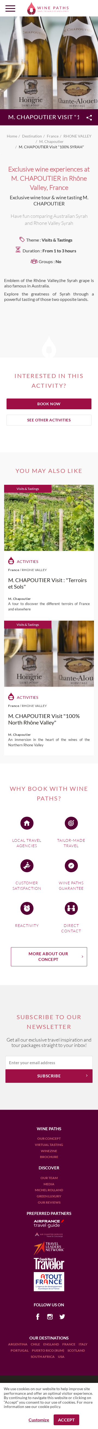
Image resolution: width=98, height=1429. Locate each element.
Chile (36, 1344)
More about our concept (48, 956)
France (69, 1344)
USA (61, 1357)
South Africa (43, 1357)
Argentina (18, 1344)
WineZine (49, 1151)
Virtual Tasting (49, 1145)
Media (49, 1184)
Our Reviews (49, 1202)
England (51, 1344)
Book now (49, 403)
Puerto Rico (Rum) (48, 1350)
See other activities (49, 420)
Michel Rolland (49, 1190)
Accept (66, 1419)
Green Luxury (49, 1196)
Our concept (49, 1138)
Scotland (76, 1350)
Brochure (49, 1157)
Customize (39, 1419)
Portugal (20, 1350)
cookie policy (49, 1406)
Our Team (49, 1178)
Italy (83, 1344)
